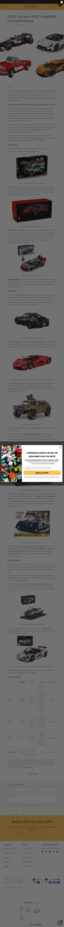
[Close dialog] (60, 447)
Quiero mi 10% (42, 472)
